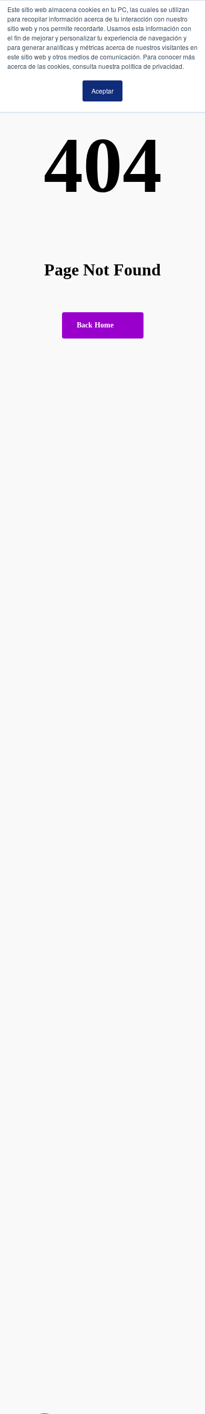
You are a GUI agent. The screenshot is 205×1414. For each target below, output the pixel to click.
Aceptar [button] (102, 90)
